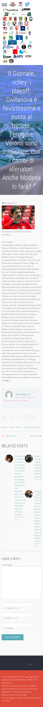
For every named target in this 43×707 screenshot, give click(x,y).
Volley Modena (22, 400)
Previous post (10, 436)
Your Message (7, 565)
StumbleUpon (34, 417)
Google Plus (19, 417)
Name (13, 608)
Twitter (4, 417)
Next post (34, 436)
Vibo (11, 427)
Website (10, 628)
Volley (14, 400)
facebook (37, 664)
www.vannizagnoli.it (31, 427)
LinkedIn (26, 417)
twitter (30, 664)
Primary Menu (4, 4)
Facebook (12, 417)
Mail (12, 618)
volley (18, 427)
